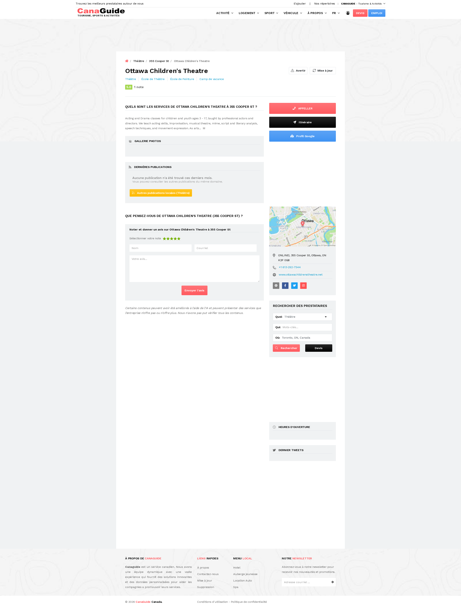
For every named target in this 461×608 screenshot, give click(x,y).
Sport (270, 13)
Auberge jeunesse (245, 574)
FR (334, 13)
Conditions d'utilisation (212, 601)
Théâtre (130, 79)
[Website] (276, 285)
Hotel (236, 567)
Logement (247, 13)
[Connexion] (349, 13)
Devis (360, 13)
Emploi (376, 13)
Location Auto (242, 580)
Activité (223, 13)
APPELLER (304, 108)
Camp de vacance (212, 79)
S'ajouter (300, 3)
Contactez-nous (208, 574)
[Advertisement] (302, 173)
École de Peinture (182, 79)
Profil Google (305, 136)
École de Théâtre (152, 79)
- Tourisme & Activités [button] (361, 3)
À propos (315, 13)
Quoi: (278, 316)
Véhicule (291, 13)
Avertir (300, 70)
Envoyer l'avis (194, 290)
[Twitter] (294, 285)
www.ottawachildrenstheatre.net (301, 274)
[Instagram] (303, 285)
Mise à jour (325, 70)
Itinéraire (305, 122)
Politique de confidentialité (249, 601)
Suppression (205, 587)
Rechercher (288, 348)
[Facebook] (285, 285)
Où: (277, 337)
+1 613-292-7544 (290, 267)
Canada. (149, 601)
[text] (179, 238)
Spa (235, 587)
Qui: (278, 327)
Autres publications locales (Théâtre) (162, 193)
